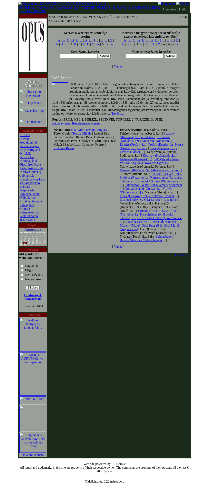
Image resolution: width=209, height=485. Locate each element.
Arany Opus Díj (30, 172)
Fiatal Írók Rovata (31, 168)
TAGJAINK (45, 7)
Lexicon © (182, 255)
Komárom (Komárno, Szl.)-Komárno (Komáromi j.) (146, 139)
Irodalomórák (29, 142)
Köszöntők (27, 157)
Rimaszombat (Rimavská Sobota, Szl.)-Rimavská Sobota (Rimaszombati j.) (151, 181)
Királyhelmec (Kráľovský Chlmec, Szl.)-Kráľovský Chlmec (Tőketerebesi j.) (151, 218)
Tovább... (117, 113)
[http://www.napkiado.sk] (32, 403)
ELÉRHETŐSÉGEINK (144, 7)
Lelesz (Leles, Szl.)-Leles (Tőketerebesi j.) (152, 221)
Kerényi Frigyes (96, 129)
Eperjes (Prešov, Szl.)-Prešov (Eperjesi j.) (146, 144)
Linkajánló (27, 205)
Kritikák (25, 153)
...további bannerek (33, 455)
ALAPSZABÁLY (67, 7)
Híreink (25, 135)
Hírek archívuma (31, 201)
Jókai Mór (77, 129)
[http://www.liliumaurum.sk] (32, 394)
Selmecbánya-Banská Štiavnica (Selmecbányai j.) (147, 238)
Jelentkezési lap (30, 212)
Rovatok (25, 138)
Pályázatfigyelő (30, 150)
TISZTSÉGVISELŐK (96, 7)
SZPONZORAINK (33, 11)
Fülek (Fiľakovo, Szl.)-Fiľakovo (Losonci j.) (148, 196)
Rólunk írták (28, 197)
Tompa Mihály (81, 133)
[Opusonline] (33, 125)
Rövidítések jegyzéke (86, 123)
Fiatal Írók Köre (30, 164)
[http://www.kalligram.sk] (32, 350)
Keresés (25, 208)
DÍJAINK (119, 7)
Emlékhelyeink (30, 194)
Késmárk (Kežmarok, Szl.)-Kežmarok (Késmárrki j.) (149, 157)
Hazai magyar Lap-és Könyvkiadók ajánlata (32, 182)
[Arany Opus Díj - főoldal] (33, 88)
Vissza (118, 66)
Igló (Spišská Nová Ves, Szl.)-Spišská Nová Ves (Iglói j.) (149, 161)
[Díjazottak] (33, 106)
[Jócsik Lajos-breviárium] (33, 98)
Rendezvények (29, 146)
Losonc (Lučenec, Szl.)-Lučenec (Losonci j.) (149, 199)
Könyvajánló (28, 161)
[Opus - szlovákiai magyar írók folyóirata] (33, 44)
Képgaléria (27, 190)
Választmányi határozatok (29, 217)
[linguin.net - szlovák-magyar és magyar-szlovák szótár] (32, 451)
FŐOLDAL (27, 7)
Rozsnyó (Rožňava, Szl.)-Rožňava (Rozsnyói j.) (151, 170)
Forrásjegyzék (61, 123)
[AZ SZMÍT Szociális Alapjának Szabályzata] (33, 117)
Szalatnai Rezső (63, 148)
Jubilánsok (27, 175)
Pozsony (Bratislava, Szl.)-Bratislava (147, 135)
